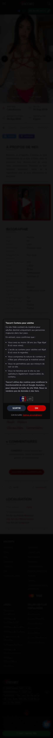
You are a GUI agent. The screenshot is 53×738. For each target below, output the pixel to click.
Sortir (17, 408)
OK (36, 408)
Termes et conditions (32, 414)
